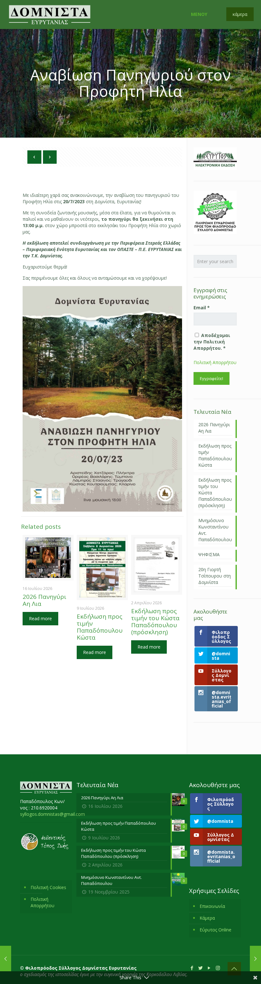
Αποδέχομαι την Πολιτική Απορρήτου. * (212, 341)
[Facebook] (192, 968)
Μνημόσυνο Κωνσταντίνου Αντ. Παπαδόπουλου (215, 529)
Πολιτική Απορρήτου (215, 362)
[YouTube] (209, 968)
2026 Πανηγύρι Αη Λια (44, 600)
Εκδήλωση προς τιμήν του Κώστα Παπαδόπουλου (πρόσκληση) (155, 621)
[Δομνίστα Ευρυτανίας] (49, 14)
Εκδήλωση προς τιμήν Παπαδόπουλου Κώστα (100, 627)
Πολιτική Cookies (48, 887)
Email (202, 308)
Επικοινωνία (212, 906)
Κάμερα (207, 918)
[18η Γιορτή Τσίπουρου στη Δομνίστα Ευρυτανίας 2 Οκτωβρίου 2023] (255, 958)
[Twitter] (200, 968)
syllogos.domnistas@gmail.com (52, 814)
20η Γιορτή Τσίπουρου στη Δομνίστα (214, 575)
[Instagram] (218, 968)
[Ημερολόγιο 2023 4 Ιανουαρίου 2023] (5, 958)
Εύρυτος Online (215, 930)
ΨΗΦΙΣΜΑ (209, 554)
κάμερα (240, 14)
